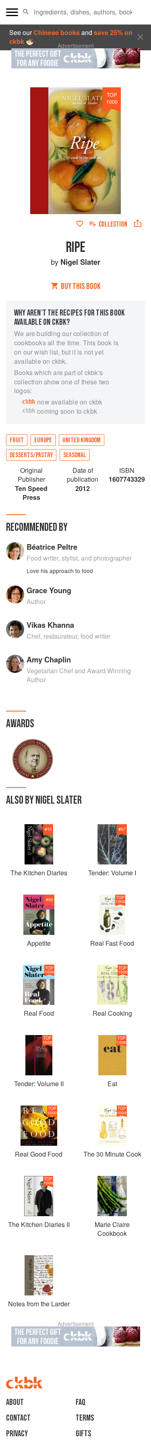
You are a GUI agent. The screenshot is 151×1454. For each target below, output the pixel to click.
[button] (26, 12)
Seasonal (74, 455)
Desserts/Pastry (31, 455)
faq (80, 1402)
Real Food (39, 1013)
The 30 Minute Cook (112, 1154)
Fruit (17, 440)
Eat (112, 1083)
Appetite (39, 943)
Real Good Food (38, 1154)
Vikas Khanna (50, 624)
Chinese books (56, 32)
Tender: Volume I (112, 872)
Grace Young (49, 590)
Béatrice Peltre (52, 546)
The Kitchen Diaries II (39, 1224)
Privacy (17, 1434)
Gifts (83, 1434)
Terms (85, 1418)
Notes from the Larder (39, 1303)
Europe (43, 440)
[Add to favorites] (79, 224)
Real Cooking (112, 1013)
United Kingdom (81, 440)
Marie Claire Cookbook (112, 1229)
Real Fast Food (112, 943)
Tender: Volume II (39, 1083)
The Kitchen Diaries (38, 872)
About (15, 1402)
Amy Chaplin (49, 659)
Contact (18, 1418)
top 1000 (112, 98)
